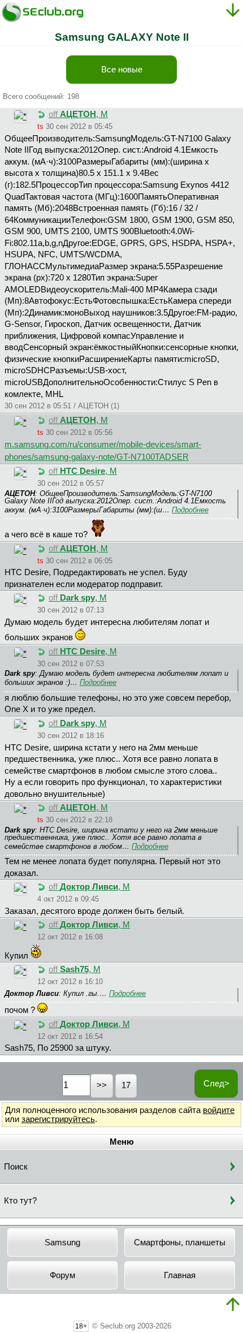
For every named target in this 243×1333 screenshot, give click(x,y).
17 (126, 1085)
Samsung (62, 1242)
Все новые (121, 69)
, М (78, 114)
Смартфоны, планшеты (179, 1242)
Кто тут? (20, 1200)
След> (216, 1083)
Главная (180, 1275)
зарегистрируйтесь (58, 1119)
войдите (219, 1110)
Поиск (16, 1166)
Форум (62, 1275)
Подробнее (190, 510)
